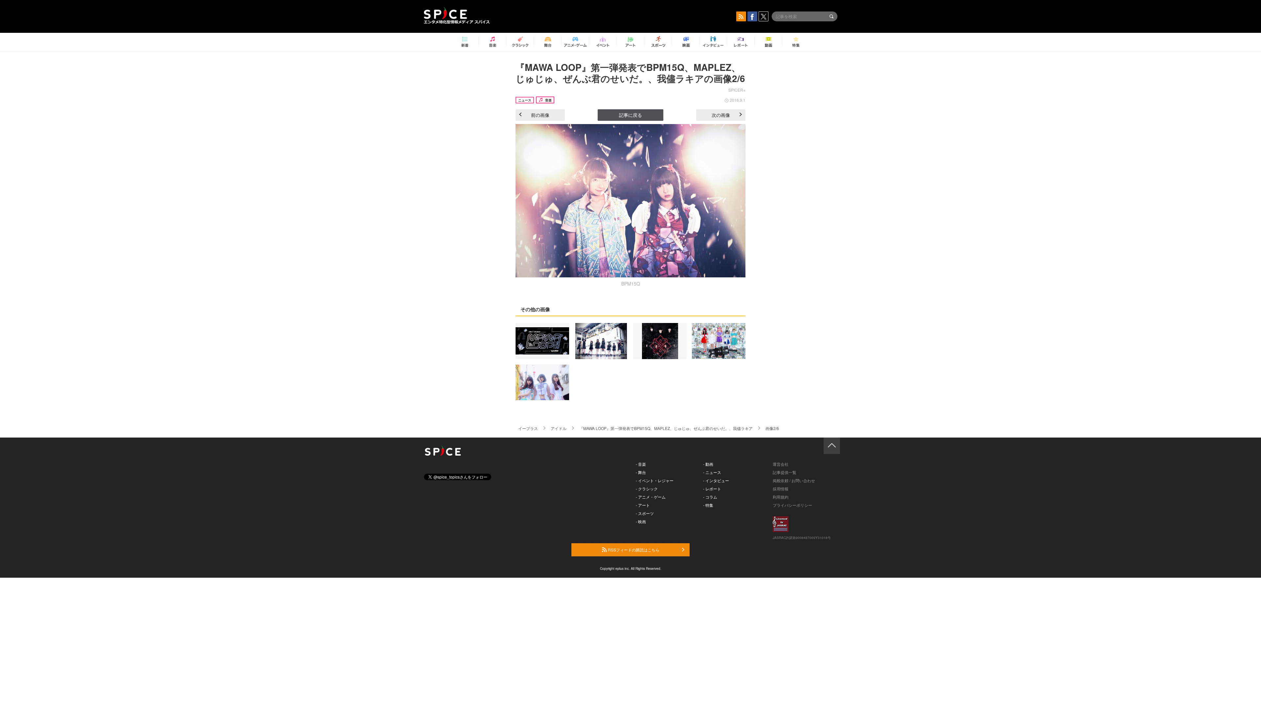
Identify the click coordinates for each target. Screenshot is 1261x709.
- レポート (712, 488)
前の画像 (540, 115)
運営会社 (780, 464)
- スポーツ (645, 513)
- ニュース (712, 472)
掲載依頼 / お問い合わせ (794, 480)
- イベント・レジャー (655, 480)
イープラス (528, 428)
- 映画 (641, 521)
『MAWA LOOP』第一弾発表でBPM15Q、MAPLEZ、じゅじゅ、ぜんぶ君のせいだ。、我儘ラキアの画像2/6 (630, 72)
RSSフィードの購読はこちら (633, 549)
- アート (643, 505)
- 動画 (708, 464)
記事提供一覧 (784, 472)
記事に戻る (630, 115)
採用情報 (780, 488)
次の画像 (721, 115)
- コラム (710, 497)
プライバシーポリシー (792, 505)
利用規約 (780, 497)
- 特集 (708, 505)
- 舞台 (641, 472)
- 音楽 (641, 464)
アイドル (558, 428)
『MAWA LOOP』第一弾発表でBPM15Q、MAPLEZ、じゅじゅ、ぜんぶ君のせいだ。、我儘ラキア (666, 428)
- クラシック (647, 488)
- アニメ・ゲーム (651, 497)
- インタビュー (716, 480)
